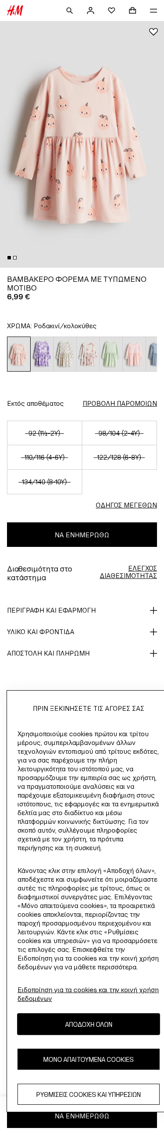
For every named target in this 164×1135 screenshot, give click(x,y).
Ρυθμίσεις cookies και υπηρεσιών (88, 1094)
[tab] (9, 257)
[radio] (18, 354)
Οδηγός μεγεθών (126, 505)
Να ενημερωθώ (82, 535)
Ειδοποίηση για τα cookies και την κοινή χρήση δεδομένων (88, 994)
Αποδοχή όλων (88, 1024)
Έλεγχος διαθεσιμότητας (128, 571)
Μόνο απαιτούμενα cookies (88, 1059)
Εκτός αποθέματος (35, 403)
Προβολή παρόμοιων (120, 403)
